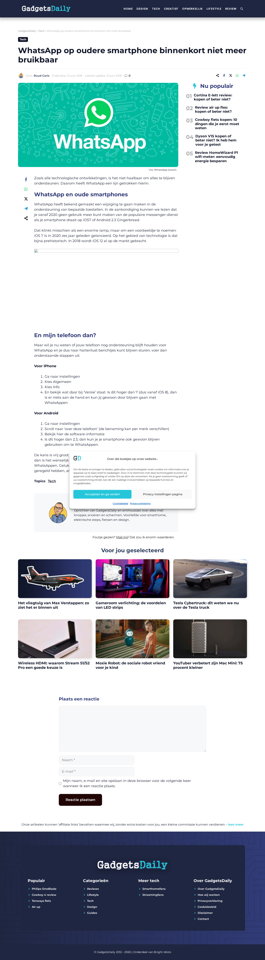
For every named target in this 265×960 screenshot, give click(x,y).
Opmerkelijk (192, 9)
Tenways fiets (41, 901)
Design (142, 9)
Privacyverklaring (140, 503)
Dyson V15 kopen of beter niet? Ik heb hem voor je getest (215, 140)
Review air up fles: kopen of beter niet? (213, 109)
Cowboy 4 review (44, 895)
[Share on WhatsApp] (237, 75)
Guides (92, 913)
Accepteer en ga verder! (102, 494)
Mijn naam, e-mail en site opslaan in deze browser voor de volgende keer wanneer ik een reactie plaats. (127, 783)
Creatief (171, 9)
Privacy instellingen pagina (162, 494)
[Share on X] (231, 75)
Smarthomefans (153, 889)
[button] (106, 539)
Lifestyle (214, 9)
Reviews (93, 889)
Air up (36, 907)
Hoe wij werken (209, 895)
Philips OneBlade (44, 889)
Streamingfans (153, 895)
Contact (203, 919)
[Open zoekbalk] (241, 9)
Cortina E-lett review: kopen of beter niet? (213, 97)
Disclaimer (205, 913)
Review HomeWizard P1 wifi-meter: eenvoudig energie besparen (216, 157)
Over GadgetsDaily (211, 889)
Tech (156, 9)
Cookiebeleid (120, 503)
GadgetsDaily (27, 30)
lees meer (236, 824)
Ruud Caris (41, 75)
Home (128, 9)
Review (230, 9)
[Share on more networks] (217, 75)
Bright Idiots (162, 952)
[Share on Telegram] (244, 75)
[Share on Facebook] (224, 75)
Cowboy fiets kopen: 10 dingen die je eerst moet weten (217, 124)
